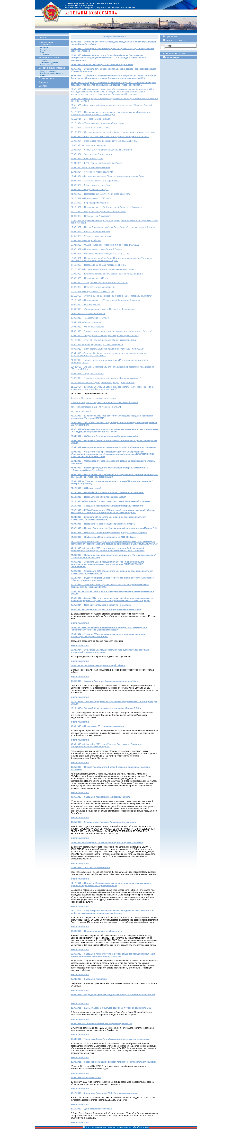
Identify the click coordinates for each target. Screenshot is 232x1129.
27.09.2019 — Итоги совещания (86, 305)
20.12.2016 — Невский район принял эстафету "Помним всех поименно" (107, 492)
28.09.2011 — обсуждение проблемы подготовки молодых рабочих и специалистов (113, 994)
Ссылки (43, 86)
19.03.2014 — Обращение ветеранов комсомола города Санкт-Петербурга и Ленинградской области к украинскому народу (109, 628)
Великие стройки (46, 65)
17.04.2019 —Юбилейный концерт (87, 327)
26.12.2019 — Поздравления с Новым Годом (92, 291)
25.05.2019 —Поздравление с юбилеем (90, 318)
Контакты (43, 82)
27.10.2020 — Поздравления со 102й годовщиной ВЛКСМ (98, 265)
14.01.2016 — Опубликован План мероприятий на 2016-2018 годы (103, 537)
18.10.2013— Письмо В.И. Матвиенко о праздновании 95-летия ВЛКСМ (106, 708)
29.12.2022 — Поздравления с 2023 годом (91, 198)
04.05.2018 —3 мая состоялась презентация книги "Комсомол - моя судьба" (107, 349)
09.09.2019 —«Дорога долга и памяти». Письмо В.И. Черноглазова (103, 309)
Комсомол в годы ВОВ (49, 63)
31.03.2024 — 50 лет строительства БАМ (90, 185)
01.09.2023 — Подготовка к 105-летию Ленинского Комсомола (100, 194)
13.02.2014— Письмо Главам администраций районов (98, 665)
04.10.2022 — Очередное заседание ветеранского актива (98, 211)
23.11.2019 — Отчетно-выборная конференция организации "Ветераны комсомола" (111, 296)
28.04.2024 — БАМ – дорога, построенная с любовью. (96, 163)
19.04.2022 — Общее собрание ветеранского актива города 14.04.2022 (105, 245)
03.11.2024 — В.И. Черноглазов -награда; (90, 119)
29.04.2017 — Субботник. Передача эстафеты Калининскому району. (105, 436)
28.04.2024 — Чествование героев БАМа (90, 167)
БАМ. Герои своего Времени (51, 73)
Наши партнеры (171, 57)
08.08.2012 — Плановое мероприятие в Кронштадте (96, 931)
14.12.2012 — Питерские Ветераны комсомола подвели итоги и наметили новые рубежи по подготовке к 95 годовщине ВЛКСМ (111, 884)
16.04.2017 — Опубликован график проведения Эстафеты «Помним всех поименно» (113, 447)
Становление (45, 60)
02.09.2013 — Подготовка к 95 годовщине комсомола (97, 726)
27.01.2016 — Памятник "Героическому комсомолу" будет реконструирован (109, 532)
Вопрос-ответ (170, 36)
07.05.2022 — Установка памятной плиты (91, 236)
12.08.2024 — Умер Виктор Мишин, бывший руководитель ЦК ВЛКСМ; (104, 141)
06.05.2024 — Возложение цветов (87, 158)
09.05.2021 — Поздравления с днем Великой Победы (96, 249)
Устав (42, 52)
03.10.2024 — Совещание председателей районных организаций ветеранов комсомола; (114, 132)
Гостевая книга (46, 78)
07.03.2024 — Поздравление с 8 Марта (90, 189)
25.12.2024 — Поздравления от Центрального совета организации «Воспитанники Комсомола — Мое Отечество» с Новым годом (111, 113)
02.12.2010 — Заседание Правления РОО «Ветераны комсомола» (104, 1093)
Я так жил (44, 75)
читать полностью (80, 623)
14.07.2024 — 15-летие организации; (88, 145)
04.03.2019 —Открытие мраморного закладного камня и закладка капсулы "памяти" (111, 331)
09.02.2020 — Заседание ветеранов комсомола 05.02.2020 (99, 282)
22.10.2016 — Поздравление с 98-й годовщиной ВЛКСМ (98, 497)
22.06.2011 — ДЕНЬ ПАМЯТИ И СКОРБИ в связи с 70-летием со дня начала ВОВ (111, 1008)
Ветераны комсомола (116, 16)
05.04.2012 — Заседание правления (89, 979)
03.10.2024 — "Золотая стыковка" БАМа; (90, 128)
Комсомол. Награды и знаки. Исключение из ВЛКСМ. (96, 407)
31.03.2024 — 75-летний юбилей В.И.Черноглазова (95, 181)
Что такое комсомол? (81, 411)
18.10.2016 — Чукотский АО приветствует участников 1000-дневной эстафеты (110, 501)
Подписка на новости (174, 40)
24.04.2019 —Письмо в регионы (86, 322)
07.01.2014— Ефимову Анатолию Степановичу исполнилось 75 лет (105, 681)
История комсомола (49, 57)
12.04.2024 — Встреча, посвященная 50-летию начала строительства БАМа (108, 176)
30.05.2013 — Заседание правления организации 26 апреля (100, 797)
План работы (45, 50)
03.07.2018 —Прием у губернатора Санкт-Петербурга (97, 344)
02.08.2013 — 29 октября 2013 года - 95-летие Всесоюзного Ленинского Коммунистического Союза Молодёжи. (106, 745)
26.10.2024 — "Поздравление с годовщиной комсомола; (97, 123)
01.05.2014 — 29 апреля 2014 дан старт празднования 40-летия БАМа (106, 609)
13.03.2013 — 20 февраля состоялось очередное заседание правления (107, 842)
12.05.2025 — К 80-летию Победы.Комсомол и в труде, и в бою (102, 64)
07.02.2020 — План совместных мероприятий (93, 287)
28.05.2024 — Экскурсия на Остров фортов (91, 154)
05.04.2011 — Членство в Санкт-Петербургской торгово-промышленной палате (110, 1039)
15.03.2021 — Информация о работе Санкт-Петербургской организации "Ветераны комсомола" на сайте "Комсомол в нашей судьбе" (111, 259)
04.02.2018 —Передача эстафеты (87, 373)
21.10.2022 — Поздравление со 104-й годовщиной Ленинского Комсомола (106, 207)
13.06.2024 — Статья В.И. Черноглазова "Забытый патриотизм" (101, 150)
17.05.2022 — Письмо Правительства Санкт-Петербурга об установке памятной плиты (113, 227)
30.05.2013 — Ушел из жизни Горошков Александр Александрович (104, 822)
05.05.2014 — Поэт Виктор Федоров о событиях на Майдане (101, 605)
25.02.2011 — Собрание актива (86, 1077)
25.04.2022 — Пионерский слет (86, 240)
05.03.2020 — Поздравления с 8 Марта (90, 278)
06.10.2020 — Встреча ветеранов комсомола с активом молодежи (102, 269)
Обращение (44, 54)
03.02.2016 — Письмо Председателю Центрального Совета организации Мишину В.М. (114, 528)
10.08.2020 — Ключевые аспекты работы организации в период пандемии (107, 274)
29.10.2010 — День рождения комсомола (91, 1109)
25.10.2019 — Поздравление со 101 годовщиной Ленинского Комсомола (105, 300)
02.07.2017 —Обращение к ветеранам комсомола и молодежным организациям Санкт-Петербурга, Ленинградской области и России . (114, 430)
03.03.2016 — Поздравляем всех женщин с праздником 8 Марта (103, 524)
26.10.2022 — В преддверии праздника (90, 203)
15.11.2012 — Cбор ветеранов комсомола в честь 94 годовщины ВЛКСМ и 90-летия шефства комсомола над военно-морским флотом (112, 912)
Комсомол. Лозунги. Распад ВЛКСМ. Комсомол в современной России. (104, 402)
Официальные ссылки (174, 53)
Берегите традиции (48, 71)
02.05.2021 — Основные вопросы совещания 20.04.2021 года (100, 254)
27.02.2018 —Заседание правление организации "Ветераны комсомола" (106, 378)
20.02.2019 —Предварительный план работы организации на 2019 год (105, 335)
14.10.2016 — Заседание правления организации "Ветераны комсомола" (107, 506)
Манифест (44, 48)
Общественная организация (46, 43)
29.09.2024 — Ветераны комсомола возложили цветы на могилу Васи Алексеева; (110, 136)
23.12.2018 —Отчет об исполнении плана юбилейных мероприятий (103, 340)
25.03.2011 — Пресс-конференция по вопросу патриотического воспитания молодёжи (114, 1062)
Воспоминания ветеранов (52, 68)
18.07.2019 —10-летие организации (88, 313)
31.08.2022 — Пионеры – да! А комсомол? (91, 216)
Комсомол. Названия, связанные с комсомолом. (94, 398)
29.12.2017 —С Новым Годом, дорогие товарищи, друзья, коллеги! (103, 382)
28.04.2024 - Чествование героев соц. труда (92, 172)
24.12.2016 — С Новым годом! (86, 488)
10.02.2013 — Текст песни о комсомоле (90, 867)
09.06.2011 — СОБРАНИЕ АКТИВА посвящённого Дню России (101, 1023)
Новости (43, 37)
